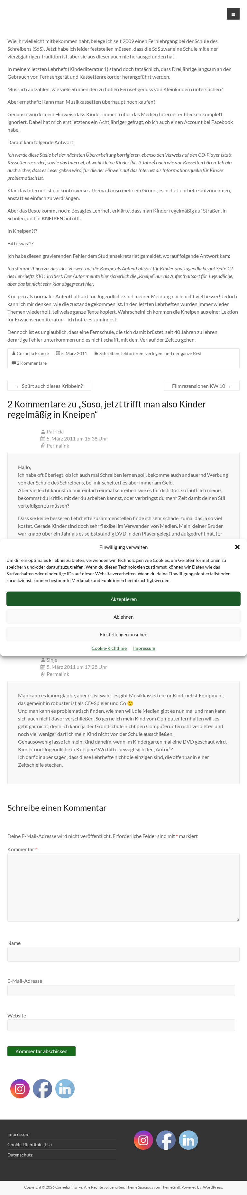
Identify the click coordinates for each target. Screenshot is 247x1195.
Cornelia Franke (33, 353)
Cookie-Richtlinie (109, 648)
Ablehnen (123, 616)
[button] (237, 547)
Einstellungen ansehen (123, 634)
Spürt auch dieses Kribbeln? (49, 386)
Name (14, 943)
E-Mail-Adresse (24, 981)
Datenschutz (19, 1154)
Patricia (55, 431)
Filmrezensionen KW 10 (201, 386)
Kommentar (22, 849)
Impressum (144, 648)
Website (16, 1015)
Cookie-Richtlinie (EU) (29, 1144)
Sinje (52, 660)
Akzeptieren (124, 599)
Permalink (58, 445)
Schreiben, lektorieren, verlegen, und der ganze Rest (150, 353)
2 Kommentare (32, 363)
